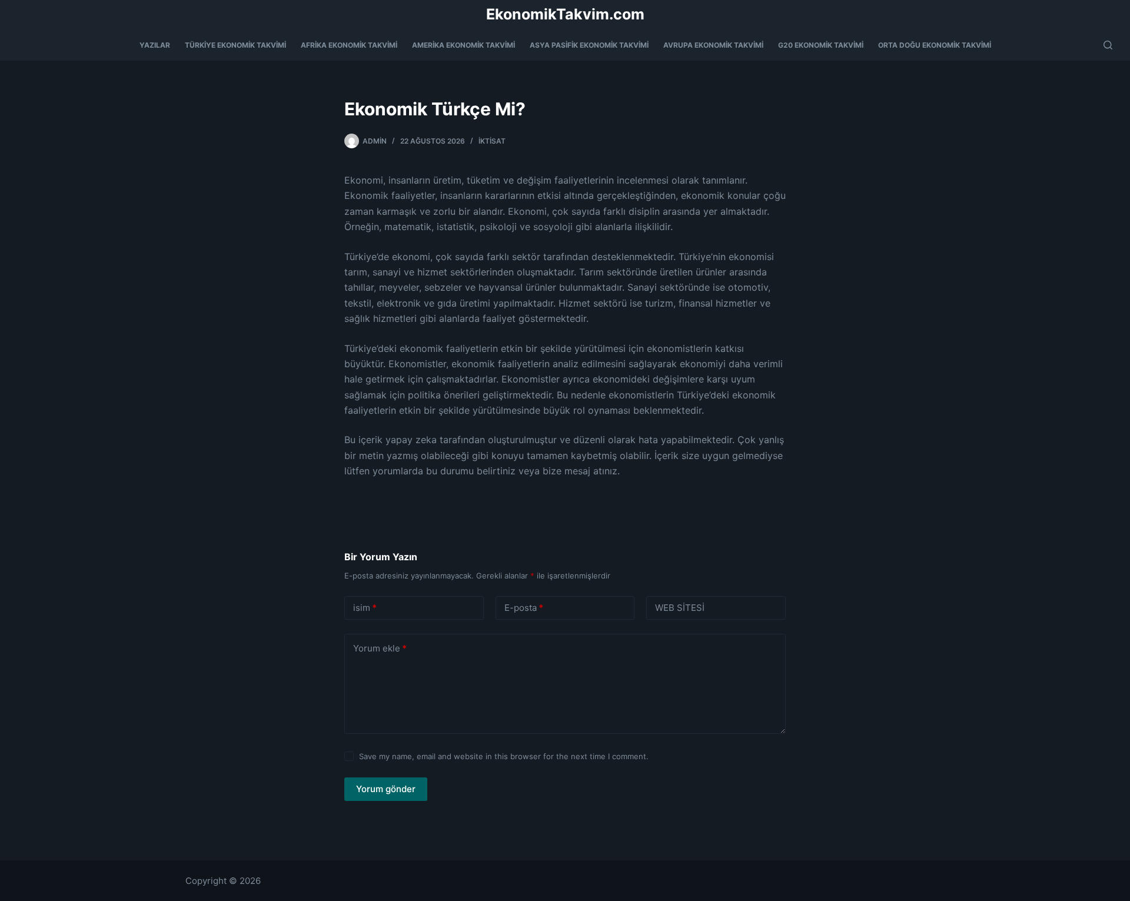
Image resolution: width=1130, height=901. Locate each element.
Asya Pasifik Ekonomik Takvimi (589, 45)
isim (365, 607)
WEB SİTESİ (679, 607)
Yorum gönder (386, 788)
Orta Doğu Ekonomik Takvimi (934, 45)
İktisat (492, 141)
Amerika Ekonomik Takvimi (463, 45)
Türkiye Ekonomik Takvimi (235, 45)
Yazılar (154, 45)
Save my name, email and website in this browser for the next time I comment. (504, 756)
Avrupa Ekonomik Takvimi (713, 45)
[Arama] (1108, 45)
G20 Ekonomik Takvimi (820, 45)
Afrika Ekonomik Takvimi (349, 45)
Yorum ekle (380, 648)
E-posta (523, 607)
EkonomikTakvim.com (565, 14)
